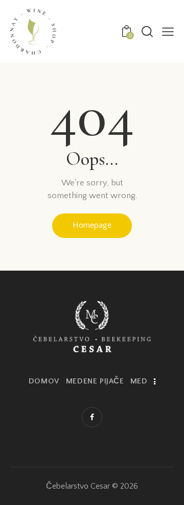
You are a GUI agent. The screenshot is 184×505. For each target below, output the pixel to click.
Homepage (92, 225)
